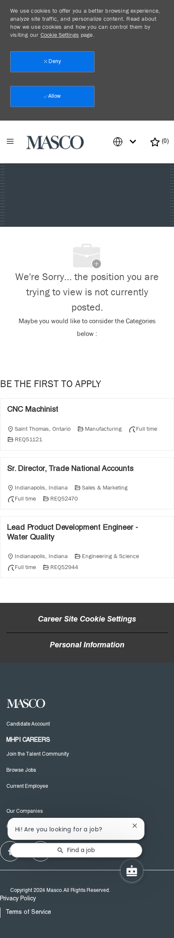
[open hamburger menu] (10, 142)
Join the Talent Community (37, 754)
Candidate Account (28, 724)
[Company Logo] (55, 142)
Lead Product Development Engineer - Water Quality (72, 533)
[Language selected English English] (126, 142)
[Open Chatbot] (132, 871)
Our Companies (24, 811)
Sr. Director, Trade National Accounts (70, 469)
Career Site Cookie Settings (87, 620)
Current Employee (27, 786)
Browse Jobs (21, 770)
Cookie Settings (60, 35)
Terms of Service (28, 913)
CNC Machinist (32, 410)
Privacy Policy (18, 899)
